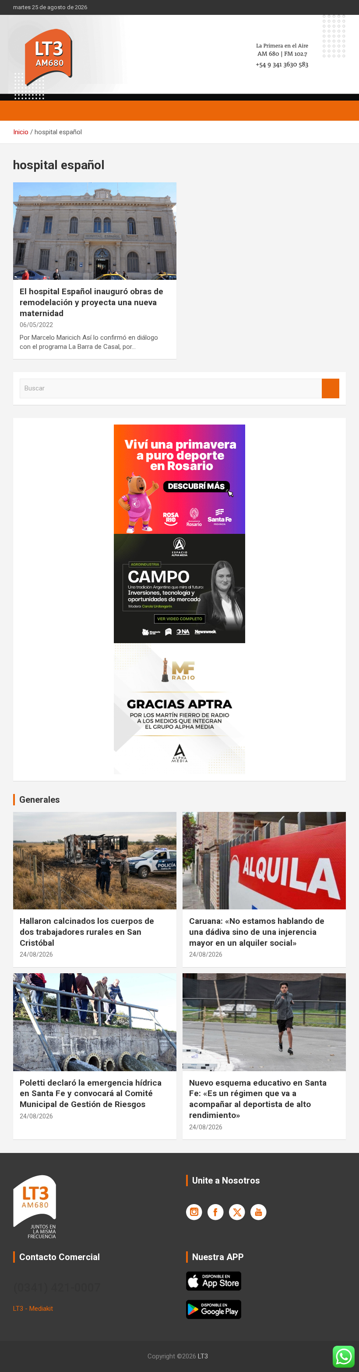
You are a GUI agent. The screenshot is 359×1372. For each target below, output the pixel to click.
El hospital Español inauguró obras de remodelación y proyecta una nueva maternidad (91, 302)
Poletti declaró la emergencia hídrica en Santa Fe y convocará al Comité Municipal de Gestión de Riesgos (91, 1093)
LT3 (203, 1356)
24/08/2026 (36, 954)
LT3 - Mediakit (33, 1309)
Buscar (330, 388)
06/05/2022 (36, 324)
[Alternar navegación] (24, 111)
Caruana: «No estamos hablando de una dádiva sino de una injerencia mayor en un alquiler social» (256, 931)
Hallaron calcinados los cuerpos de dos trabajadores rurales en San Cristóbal (87, 931)
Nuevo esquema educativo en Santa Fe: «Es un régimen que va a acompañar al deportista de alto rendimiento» (258, 1099)
